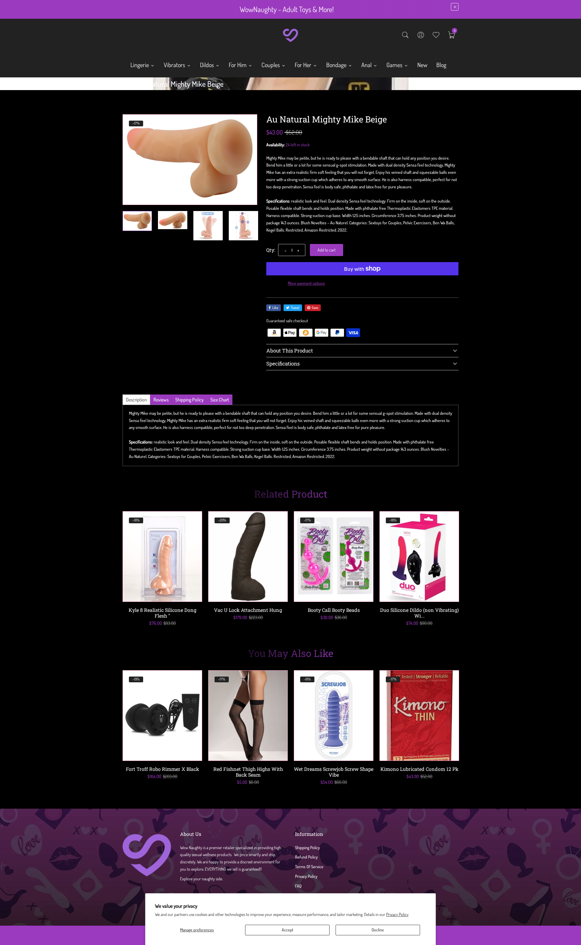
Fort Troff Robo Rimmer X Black (162, 769)
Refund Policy (306, 856)
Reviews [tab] (161, 400)
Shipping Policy (307, 847)
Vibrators (175, 65)
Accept (287, 929)
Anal (367, 65)
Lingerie (140, 65)
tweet (295, 307)
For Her (304, 65)
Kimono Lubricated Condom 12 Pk (419, 769)
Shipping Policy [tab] (189, 400)
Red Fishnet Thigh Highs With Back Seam (248, 772)
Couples (271, 65)
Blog (441, 65)
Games (395, 65)
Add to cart (326, 249)
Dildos (207, 65)
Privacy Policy (397, 914)
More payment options (306, 283)
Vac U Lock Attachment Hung (248, 610)
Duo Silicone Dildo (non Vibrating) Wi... (419, 613)
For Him (238, 65)
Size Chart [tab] (219, 400)
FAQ (298, 885)
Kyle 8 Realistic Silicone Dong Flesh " (162, 613)
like (275, 307)
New (422, 65)
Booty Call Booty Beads (334, 610)
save (315, 307)
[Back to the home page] (124, 85)
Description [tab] (136, 400)
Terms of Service (309, 866)
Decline (378, 929)
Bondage (337, 65)
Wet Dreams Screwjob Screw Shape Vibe (333, 772)
